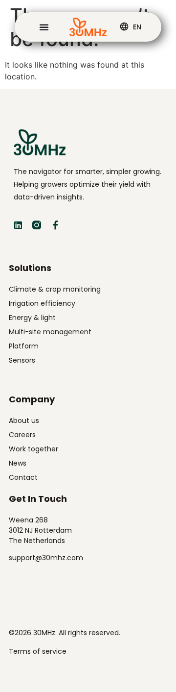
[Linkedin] (18, 225)
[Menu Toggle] (44, 27)
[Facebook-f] (55, 225)
